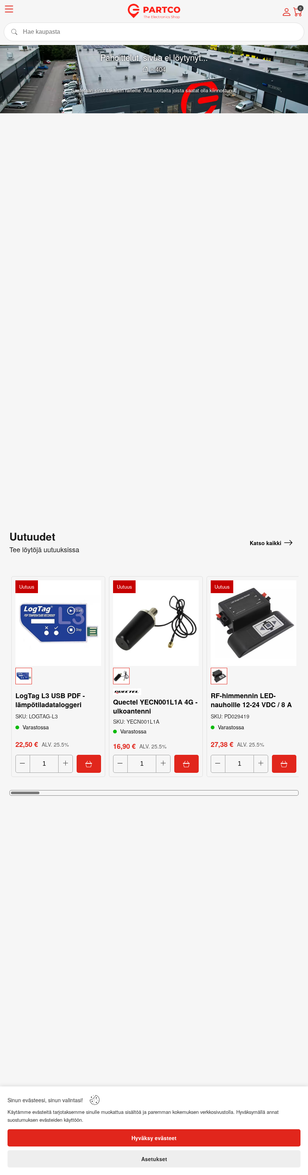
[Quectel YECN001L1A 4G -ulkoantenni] (156, 623)
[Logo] (154, 11)
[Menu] (9, 10)
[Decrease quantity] (23, 763)
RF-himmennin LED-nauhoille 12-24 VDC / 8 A (251, 700)
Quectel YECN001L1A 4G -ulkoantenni (155, 706)
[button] (58, 676)
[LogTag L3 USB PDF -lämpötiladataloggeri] (58, 623)
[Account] (286, 13)
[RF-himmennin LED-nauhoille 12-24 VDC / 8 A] (253, 623)
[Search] (154, 32)
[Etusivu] (145, 69)
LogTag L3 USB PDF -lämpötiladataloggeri (50, 700)
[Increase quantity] (65, 763)
